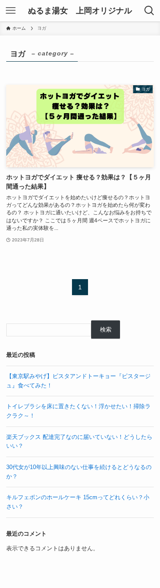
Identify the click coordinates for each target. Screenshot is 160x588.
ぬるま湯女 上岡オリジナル (80, 11)
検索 (106, 329)
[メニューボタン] (10, 10)
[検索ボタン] (149, 10)
